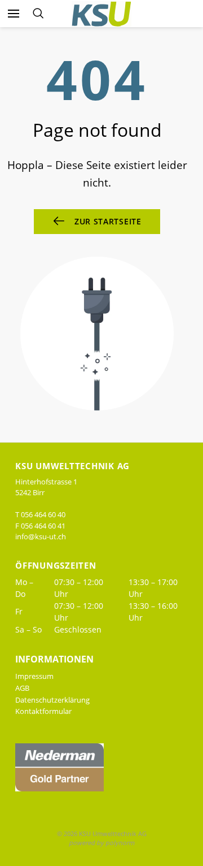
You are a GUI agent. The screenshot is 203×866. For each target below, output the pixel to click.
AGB (22, 688)
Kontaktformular (43, 711)
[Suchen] (38, 13)
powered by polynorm (101, 842)
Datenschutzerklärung (52, 700)
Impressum (34, 676)
